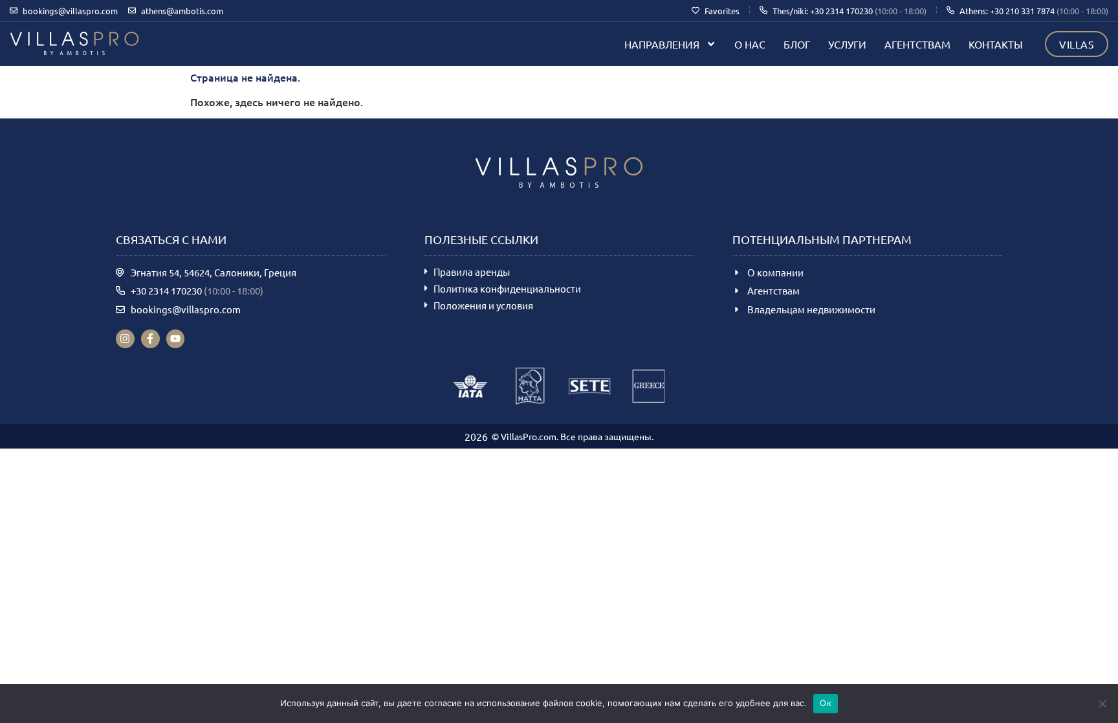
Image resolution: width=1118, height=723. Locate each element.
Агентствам (917, 44)
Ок (825, 703)
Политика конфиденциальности (507, 288)
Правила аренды (471, 271)
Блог (797, 44)
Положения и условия (483, 305)
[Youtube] (175, 338)
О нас (749, 44)
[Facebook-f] (150, 338)
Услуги (847, 44)
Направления (661, 44)
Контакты (996, 44)
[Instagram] (125, 338)
